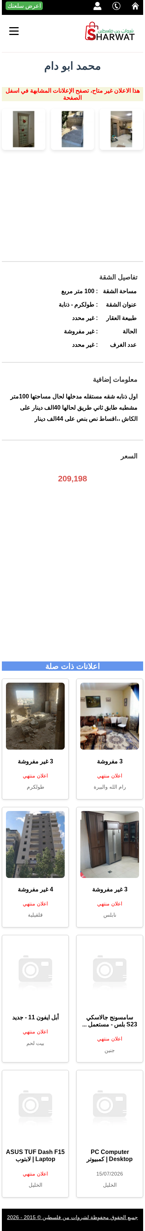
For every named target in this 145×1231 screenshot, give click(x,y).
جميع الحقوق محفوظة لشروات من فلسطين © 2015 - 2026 (72, 1217)
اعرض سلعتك (24, 6)
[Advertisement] (72, 209)
